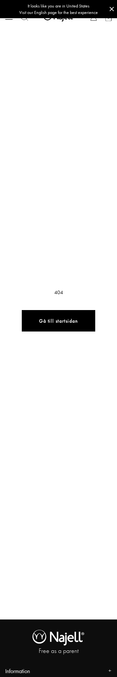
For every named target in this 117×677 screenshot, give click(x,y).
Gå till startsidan (58, 321)
